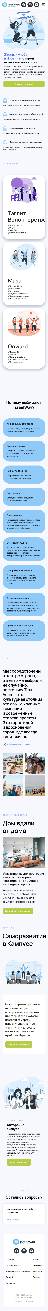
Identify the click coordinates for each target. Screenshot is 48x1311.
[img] (43, 5)
